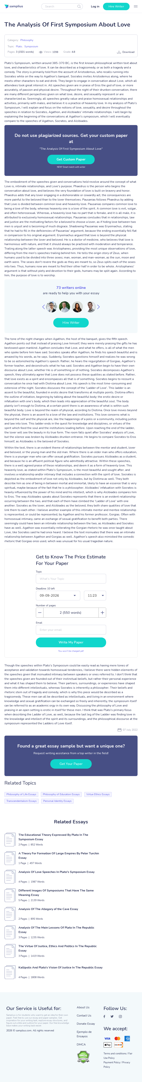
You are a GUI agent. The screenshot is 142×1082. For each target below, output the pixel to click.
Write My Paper (71, 642)
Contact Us (84, 1016)
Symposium (31, 46)
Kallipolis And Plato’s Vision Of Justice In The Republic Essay (60, 967)
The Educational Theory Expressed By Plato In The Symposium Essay (53, 837)
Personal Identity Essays (57, 801)
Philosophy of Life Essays (21, 794)
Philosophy (26, 40)
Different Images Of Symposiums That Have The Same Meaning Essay (56, 892)
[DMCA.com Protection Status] (87, 1055)
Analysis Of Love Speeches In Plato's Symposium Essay (56, 872)
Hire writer (116, 6)
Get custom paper (71, 159)
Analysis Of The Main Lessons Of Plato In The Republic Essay (56, 930)
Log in (95, 6)
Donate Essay (86, 1024)
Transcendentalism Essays (21, 801)
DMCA (81, 1044)
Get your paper (71, 764)
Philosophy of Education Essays (61, 794)
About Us (83, 1007)
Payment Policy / (112, 1062)
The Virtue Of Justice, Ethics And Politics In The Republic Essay (57, 948)
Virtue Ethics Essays (98, 794)
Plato (19, 46)
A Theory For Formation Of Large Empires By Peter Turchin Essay (58, 855)
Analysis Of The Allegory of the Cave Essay (48, 909)
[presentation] (43, 307)
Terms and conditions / (116, 1053)
